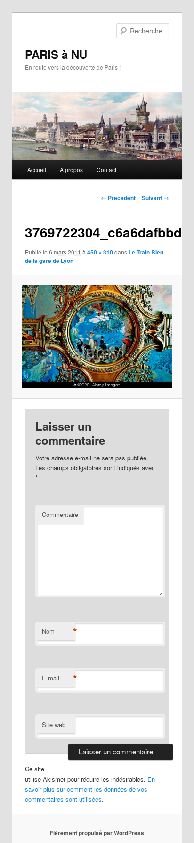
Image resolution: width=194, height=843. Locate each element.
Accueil (36, 169)
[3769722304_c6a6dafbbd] (96, 336)
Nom (58, 631)
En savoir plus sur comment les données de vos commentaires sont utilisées (90, 789)
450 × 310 (100, 252)
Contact (106, 169)
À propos (71, 169)
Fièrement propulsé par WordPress (97, 832)
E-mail (58, 678)
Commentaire (60, 514)
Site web (53, 724)
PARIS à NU (56, 54)
